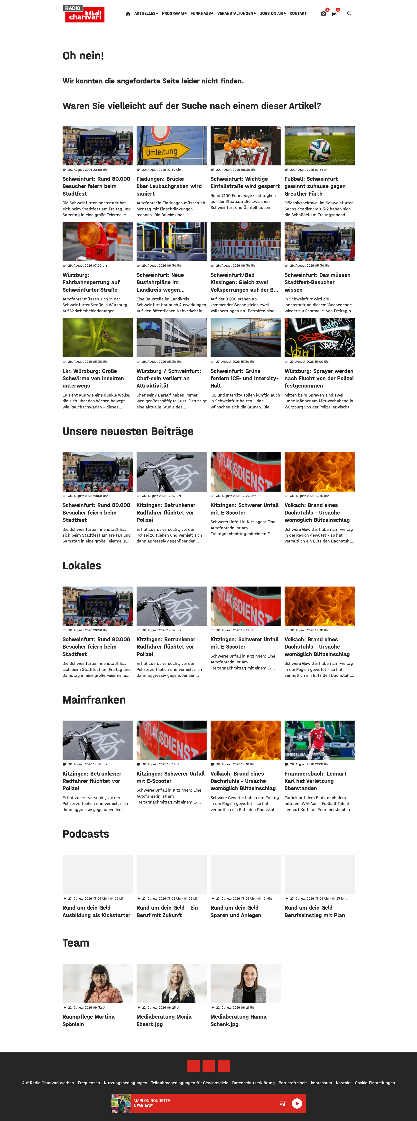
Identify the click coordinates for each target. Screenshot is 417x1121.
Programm (173, 13)
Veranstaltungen (235, 13)
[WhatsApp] (224, 1066)
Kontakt (298, 13)
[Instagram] (209, 1066)
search (349, 14)
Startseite (128, 14)
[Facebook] (193, 1066)
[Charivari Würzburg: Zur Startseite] (84, 13)
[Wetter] (341, 13)
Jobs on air (271, 13)
